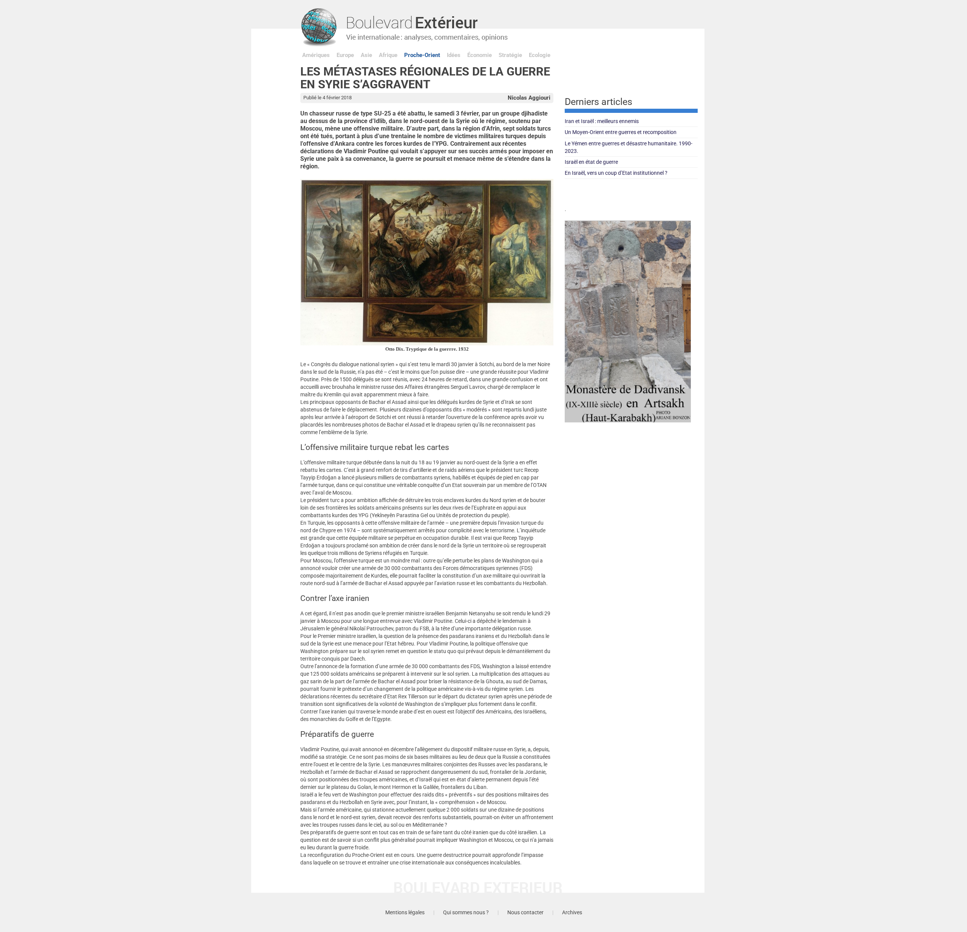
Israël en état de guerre (591, 162)
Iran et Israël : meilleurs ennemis (602, 121)
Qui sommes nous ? (466, 912)
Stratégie (510, 55)
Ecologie (539, 55)
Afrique (388, 55)
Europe (345, 55)
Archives (572, 912)
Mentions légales (405, 912)
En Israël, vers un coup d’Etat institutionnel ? (616, 173)
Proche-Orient (422, 55)
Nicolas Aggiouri (529, 97)
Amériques (316, 55)
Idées (453, 55)
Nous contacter (525, 912)
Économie (479, 55)
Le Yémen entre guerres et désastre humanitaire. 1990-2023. (628, 147)
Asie (366, 55)
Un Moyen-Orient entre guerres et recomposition (621, 132)
